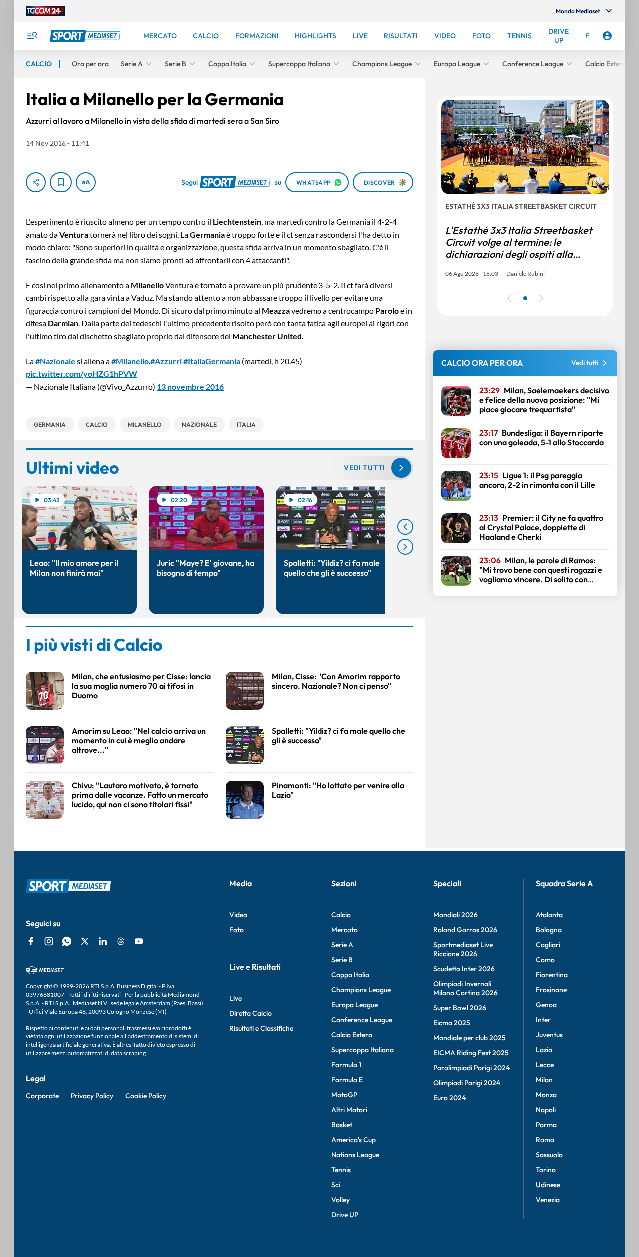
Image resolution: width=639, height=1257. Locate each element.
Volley (340, 1199)
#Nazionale (55, 361)
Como (545, 959)
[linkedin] (103, 941)
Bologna (549, 929)
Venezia (548, 1199)
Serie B (342, 959)
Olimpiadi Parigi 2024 (466, 1082)
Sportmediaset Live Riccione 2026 (463, 949)
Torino (546, 1169)
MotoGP (344, 1094)
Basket (341, 1124)
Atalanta (549, 914)
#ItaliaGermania (211, 361)
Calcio (341, 914)
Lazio (544, 1049)
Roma (545, 1139)
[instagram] (49, 941)
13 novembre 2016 (190, 386)
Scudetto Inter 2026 (464, 968)
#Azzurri (166, 361)
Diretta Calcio (250, 1013)
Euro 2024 (449, 1097)
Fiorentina (552, 974)
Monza (546, 1094)
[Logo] (86, 36)
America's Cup (353, 1139)
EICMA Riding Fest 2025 (471, 1052)
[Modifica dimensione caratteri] (86, 182)
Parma (546, 1124)
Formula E (347, 1079)
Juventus (549, 1034)
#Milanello (130, 361)
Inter (543, 1019)
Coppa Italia (350, 974)
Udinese (548, 1184)
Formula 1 (346, 1064)
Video (238, 914)
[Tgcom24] (45, 11)
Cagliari (548, 944)
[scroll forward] (405, 547)
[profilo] (607, 36)
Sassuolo (549, 1154)
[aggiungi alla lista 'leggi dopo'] (61, 182)
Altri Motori (349, 1109)
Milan (544, 1079)
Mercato (344, 929)
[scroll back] (405, 527)
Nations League (355, 1154)
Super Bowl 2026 (459, 1007)
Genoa (546, 1004)
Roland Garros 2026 (465, 929)
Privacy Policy (92, 1095)
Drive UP (344, 1214)
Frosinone (551, 989)
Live (235, 998)
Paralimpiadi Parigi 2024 (471, 1067)
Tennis (341, 1169)
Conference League (361, 1019)
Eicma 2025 (451, 1022)
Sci (335, 1184)
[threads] (121, 941)
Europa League (354, 1004)
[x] (85, 941)
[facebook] (31, 941)
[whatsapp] (67, 941)
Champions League (361, 989)
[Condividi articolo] (36, 182)
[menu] (32, 36)
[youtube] (139, 941)
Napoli (546, 1109)
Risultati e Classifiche (261, 1028)
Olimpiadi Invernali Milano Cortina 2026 (465, 988)
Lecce (545, 1064)
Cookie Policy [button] (145, 1095)
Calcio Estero (351, 1034)
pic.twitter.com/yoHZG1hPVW (81, 373)
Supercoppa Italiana (362, 1049)
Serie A (342, 944)
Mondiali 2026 (455, 914)
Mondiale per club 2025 (469, 1037)
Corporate (42, 1095)
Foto (236, 929)
